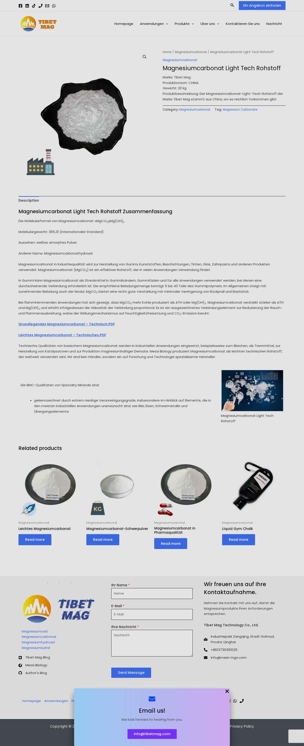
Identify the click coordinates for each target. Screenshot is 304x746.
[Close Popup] (227, 691)
